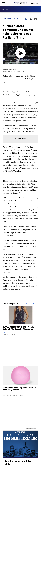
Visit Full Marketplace (31, 303)
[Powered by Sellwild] (35, 428)
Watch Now (35, 3)
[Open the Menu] (3, 3)
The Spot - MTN (10, 19)
